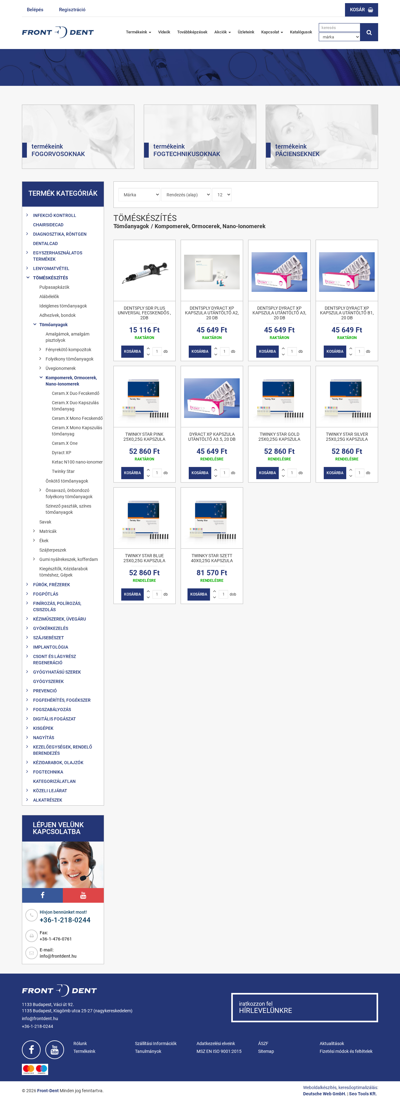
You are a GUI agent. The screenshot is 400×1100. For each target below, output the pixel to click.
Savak (45, 521)
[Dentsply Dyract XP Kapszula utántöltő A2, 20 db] (212, 270)
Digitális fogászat (54, 718)
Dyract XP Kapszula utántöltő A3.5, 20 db (212, 436)
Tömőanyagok (53, 324)
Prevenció (45, 690)
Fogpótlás (45, 594)
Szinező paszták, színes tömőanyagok (68, 509)
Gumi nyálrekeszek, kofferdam (68, 559)
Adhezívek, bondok (57, 315)
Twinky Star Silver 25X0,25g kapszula (347, 436)
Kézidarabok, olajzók (58, 762)
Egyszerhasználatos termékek (57, 256)
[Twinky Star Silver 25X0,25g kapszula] (347, 396)
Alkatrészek (47, 800)
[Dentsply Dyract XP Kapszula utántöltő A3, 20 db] (279, 270)
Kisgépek (43, 728)
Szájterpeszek (52, 550)
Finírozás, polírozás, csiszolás (57, 606)
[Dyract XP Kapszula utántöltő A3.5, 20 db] (212, 396)
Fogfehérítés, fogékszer (62, 700)
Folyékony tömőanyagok (69, 358)
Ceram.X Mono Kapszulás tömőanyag (77, 430)
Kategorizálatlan (54, 781)
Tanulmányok (148, 1051)
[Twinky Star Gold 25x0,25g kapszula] (279, 396)
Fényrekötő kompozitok (68, 349)
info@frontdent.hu (58, 956)
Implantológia (50, 647)
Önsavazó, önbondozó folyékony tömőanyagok (69, 493)
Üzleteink (246, 32)
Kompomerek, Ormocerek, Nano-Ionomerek (71, 380)
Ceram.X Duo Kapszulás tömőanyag (75, 405)
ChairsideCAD (48, 224)
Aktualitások (332, 1043)
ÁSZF (263, 1043)
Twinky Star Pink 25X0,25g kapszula (144, 436)
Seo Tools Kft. (363, 1093)
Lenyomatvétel (51, 268)
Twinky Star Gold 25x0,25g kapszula (279, 436)
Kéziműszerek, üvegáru (59, 618)
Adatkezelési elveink (216, 1043)
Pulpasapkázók (54, 287)
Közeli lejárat (50, 790)
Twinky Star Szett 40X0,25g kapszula (212, 558)
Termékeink (137, 32)
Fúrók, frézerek (51, 584)
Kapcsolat (270, 32)
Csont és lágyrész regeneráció (54, 659)
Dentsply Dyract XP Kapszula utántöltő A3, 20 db (279, 313)
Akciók (221, 32)
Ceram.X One (65, 443)
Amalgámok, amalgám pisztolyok (67, 337)
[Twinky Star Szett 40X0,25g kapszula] (212, 518)
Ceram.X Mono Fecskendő (77, 418)
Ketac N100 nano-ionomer (77, 461)
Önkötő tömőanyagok (67, 481)
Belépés (35, 9)
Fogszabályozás (52, 709)
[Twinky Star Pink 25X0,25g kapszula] (145, 396)
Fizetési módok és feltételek (346, 1051)
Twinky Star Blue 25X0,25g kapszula (144, 558)
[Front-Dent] (58, 32)
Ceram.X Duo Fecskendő (75, 393)
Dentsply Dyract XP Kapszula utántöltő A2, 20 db (212, 313)
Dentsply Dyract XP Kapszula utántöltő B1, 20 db (347, 313)
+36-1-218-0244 (65, 920)
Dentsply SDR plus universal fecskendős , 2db (144, 313)
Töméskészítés (50, 277)
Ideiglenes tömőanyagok (63, 305)
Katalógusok (301, 32)
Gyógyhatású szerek (57, 672)
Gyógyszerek (48, 681)
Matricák (48, 531)
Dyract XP (61, 452)
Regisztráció (72, 9)
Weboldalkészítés (320, 1087)
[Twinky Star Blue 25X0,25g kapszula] (145, 518)
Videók (164, 32)
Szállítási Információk (156, 1043)
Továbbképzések (192, 32)
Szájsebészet (48, 637)
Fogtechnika (48, 771)
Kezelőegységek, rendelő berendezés (62, 750)
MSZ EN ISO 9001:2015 (219, 1051)
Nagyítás (43, 737)
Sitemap (266, 1051)
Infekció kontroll (54, 215)
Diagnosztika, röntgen (60, 234)
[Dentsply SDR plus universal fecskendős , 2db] (145, 270)
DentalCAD (45, 243)
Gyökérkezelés (50, 628)
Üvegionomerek (61, 368)
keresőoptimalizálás (357, 1087)
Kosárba (132, 351)
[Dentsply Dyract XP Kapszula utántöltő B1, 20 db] (347, 270)
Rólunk (80, 1043)
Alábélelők (49, 296)
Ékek (43, 540)
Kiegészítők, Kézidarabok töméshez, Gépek (63, 571)
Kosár (357, 9)
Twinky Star (63, 471)
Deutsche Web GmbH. (324, 1093)
